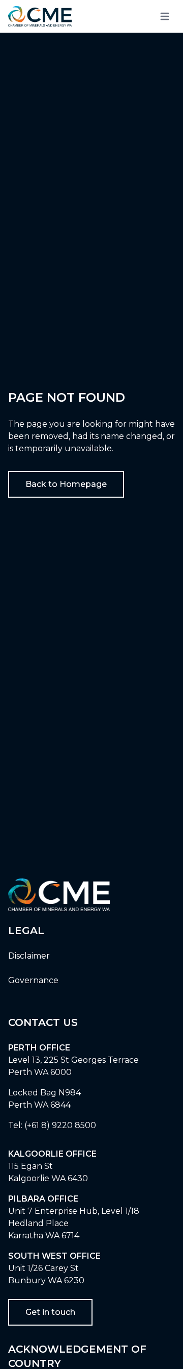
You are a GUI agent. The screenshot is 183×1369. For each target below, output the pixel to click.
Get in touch (50, 1312)
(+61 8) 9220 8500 (60, 1125)
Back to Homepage (66, 484)
